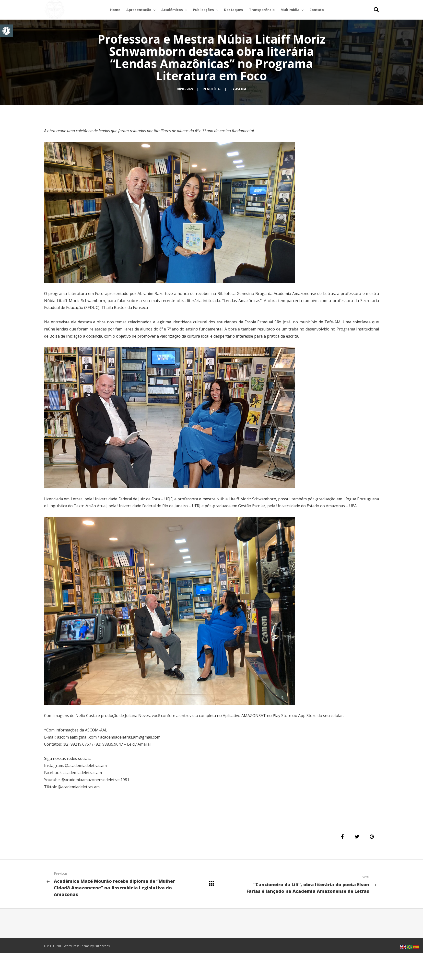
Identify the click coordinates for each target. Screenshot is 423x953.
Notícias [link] (214, 89)
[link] (6, 30)
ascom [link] (240, 89)
